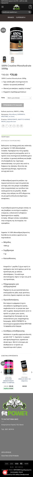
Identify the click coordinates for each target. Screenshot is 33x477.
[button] (2, 7)
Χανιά (21, 472)
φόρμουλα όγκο (11, 121)
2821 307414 (19, 467)
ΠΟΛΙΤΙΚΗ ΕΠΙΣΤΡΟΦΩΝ (10, 456)
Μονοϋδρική (13, 114)
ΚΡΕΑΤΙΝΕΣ (4, 116)
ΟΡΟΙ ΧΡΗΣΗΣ (6, 452)
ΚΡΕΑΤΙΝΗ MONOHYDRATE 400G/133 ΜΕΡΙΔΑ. (8, 380)
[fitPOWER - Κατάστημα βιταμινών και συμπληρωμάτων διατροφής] (16, 7)
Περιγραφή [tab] (5, 137)
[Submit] (29, 12)
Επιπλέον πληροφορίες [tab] (10, 140)
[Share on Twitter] (10, 126)
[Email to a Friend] (14, 126)
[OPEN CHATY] (5, 472)
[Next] (28, 40)
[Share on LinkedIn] (21, 126)
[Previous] (4, 40)
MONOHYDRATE (12, 119)
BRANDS (11, 17)
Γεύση (3, 97)
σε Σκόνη (11, 116)
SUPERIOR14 (20, 17)
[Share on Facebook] (6, 126)
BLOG (12, 467)
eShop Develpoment (22, 474)
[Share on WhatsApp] (3, 126)
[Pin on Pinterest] (17, 126)
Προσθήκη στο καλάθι (12, 105)
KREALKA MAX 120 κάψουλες (24, 380)
